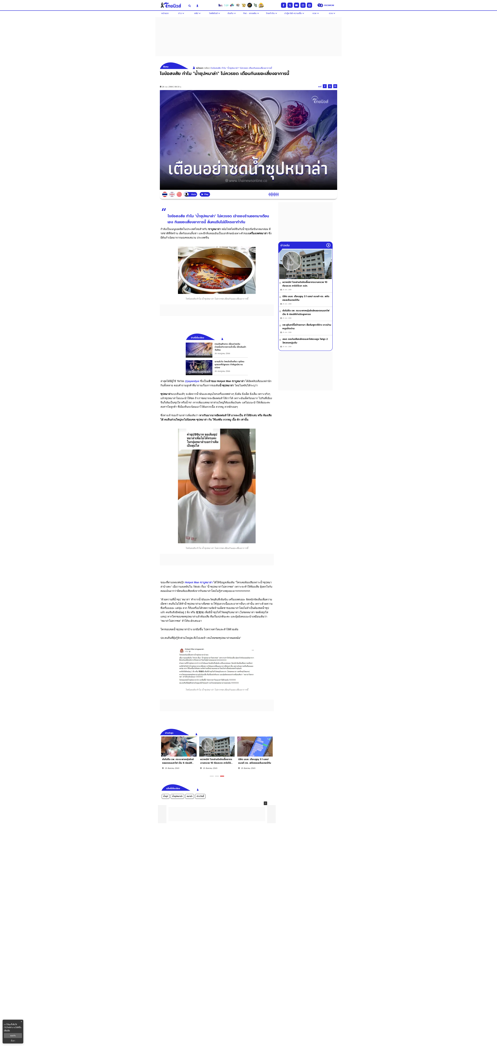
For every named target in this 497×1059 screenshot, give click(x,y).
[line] (309, 5)
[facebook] (283, 5)
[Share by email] (335, 86)
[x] (290, 5)
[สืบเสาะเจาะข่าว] (220, 5)
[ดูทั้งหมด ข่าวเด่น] (328, 245)
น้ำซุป (165, 796)
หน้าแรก (199, 68)
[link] (217, 350)
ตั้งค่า (13, 1041)
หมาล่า (189, 796)
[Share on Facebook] (325, 86)
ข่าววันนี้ (200, 796)
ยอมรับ (13, 1036)
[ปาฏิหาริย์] (249, 5)
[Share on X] (330, 86)
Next (272, 732)
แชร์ (319, 86)
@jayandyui (192, 381)
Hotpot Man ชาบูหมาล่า (199, 582)
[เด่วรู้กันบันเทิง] (232, 5)
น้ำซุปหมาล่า (177, 796)
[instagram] (303, 5)
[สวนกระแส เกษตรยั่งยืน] (255, 5)
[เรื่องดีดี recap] (226, 5)
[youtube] (296, 5)
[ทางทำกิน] (243, 5)
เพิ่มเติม (7, 1030)
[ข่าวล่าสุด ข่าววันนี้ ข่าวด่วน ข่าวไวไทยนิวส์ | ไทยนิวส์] (172, 5)
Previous (268, 732)
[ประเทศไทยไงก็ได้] (261, 5)
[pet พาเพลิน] (237, 5)
